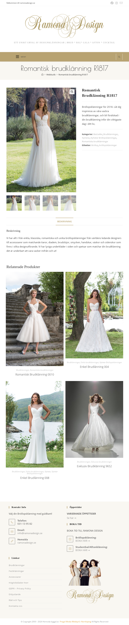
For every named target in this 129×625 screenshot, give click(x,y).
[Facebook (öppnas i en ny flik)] (112, 3)
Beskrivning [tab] (64, 221)
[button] (72, 91)
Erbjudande (15, 594)
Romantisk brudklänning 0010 (34, 374)
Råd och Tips (15, 600)
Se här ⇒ (71, 517)
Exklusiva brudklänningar (101, 461)
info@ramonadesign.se (29, 533)
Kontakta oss (15, 606)
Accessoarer (15, 576)
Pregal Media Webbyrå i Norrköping (75, 621)
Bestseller (97, 134)
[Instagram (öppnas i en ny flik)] (116, 3)
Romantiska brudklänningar (95, 141)
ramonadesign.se (26, 542)
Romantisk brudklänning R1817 (73, 74)
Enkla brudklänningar (90, 362)
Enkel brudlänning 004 (94, 367)
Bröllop (94, 145)
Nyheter (86, 137)
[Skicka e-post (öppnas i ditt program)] (121, 3)
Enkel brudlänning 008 (34, 478)
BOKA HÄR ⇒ (83, 550)
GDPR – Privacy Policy (20, 588)
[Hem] (42, 74)
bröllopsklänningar (108, 145)
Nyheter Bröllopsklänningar (103, 137)
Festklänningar (16, 571)
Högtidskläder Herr (18, 582)
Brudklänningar (110, 134)
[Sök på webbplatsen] (119, 57)
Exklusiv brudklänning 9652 (94, 466)
